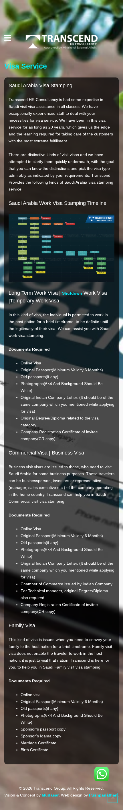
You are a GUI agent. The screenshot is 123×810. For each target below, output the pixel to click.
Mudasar (50, 795)
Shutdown (72, 293)
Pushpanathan (103, 795)
